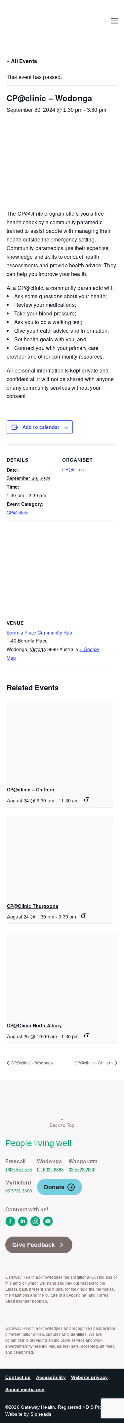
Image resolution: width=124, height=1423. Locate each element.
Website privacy (89, 1377)
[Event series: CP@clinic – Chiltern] (86, 799)
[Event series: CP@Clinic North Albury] (86, 1035)
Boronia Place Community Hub (39, 632)
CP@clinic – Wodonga (31, 1062)
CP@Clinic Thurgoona (32, 906)
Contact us (18, 1377)
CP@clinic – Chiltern (30, 789)
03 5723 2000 (82, 1169)
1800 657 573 (18, 1169)
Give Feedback (33, 1245)
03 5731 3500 (18, 1190)
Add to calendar (40, 427)
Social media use (25, 1389)
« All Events (22, 61)
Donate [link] (54, 1187)
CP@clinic (17, 512)
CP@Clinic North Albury (34, 1025)
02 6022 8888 (50, 1169)
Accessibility (51, 1377)
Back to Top (62, 1125)
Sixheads (41, 1414)
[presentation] (60, 741)
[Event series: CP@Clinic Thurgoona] (83, 915)
